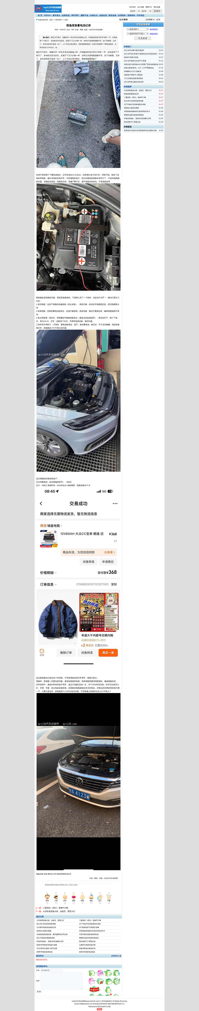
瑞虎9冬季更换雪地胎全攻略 (47, 945)
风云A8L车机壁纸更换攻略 (46, 924)
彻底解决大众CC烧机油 (132, 71)
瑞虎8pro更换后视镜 (44, 931)
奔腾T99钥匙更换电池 (44, 952)
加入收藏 (140, 7)
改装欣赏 (103, 15)
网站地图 (157, 7)
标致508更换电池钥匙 (87, 952)
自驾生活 (94, 15)
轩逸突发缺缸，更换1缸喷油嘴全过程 (50, 941)
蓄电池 (50, 874)
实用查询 (122, 15)
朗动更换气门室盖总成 (87, 941)
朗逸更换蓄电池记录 (64, 874)
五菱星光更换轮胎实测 (87, 945)
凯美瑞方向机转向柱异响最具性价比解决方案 (140, 130)
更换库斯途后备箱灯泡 (87, 948)
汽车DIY (47, 15)
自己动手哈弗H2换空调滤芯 (134, 50)
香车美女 (56, 15)
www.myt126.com (92, 1001)
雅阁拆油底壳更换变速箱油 (89, 938)
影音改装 (112, 15)
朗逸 (42, 874)
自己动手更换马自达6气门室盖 (135, 61)
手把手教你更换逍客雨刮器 (89, 934)
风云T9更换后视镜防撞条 (46, 938)
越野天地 (84, 15)
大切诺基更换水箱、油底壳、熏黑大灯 (59, 911)
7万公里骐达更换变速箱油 (133, 78)
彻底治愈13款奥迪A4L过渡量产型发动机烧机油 (141, 64)
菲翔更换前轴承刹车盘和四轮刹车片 (92, 931)
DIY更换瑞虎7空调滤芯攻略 (89, 927)
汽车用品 (140, 15)
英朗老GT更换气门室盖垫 (133, 75)
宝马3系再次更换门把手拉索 (47, 948)
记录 (54, 874)
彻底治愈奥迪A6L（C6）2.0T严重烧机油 (139, 68)
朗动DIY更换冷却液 (131, 57)
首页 (51, 20)
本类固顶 (127, 127)
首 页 (40, 15)
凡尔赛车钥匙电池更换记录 (46, 927)
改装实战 (66, 15)
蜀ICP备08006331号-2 (116, 1004)
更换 (45, 874)
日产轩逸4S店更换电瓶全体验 (90, 924)
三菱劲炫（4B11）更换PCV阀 (55, 908)
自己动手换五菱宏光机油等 (134, 82)
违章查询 (131, 15)
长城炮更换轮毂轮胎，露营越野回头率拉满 (52, 934)
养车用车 (75, 15)
